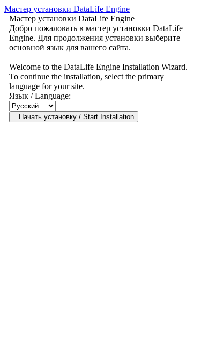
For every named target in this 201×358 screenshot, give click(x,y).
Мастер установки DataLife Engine (67, 8)
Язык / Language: (40, 95)
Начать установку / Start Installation (76, 117)
